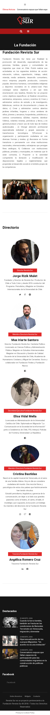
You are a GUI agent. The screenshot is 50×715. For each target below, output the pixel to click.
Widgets (28, 696)
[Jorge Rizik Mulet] (25, 252)
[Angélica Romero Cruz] (25, 535)
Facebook (11, 682)
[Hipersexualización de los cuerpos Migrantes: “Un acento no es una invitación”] (10, 640)
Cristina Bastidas (25, 474)
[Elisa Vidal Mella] (25, 391)
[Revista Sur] (25, 20)
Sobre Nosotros (16, 696)
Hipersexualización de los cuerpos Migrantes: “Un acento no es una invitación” (33, 642)
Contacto (36, 696)
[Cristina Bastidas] (25, 454)
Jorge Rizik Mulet (25, 276)
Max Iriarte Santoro (25, 340)
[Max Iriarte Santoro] (25, 315)
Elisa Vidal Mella (24, 416)
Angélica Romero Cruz (25, 559)
